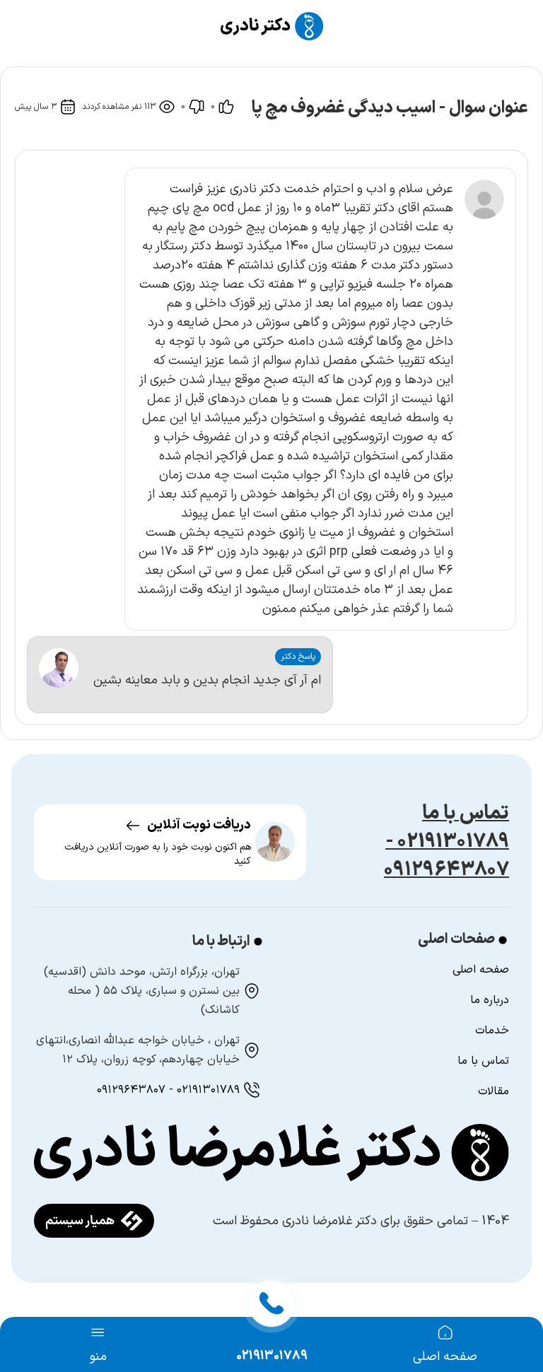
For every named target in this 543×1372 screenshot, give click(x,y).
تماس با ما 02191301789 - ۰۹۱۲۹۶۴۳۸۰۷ (446, 842)
